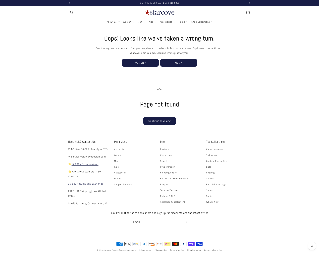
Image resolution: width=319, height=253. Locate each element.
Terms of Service (169, 190)
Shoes (209, 190)
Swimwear (211, 155)
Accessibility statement (172, 201)
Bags (208, 166)
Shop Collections (123, 184)
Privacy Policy (167, 166)
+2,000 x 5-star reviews (85, 164)
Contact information (213, 250)
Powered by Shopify (127, 250)
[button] (71, 12)
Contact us (166, 155)
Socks (209, 196)
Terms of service (177, 250)
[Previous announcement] (69, 3)
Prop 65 (164, 184)
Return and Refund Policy (174, 178)
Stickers (210, 178)
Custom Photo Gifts (216, 160)
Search (163, 160)
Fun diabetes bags (216, 184)
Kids (116, 166)
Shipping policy (194, 250)
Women (118, 155)
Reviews (164, 149)
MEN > (178, 62)
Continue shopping (159, 120)
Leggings (211, 172)
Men (116, 160)
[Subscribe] (185, 222)
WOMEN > (140, 62)
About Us (119, 149)
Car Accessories (214, 149)
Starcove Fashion (111, 250)
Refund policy (145, 250)
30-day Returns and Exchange (85, 183)
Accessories (120, 172)
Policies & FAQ (167, 196)
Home (117, 178)
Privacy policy (161, 250)
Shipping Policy (168, 172)
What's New (212, 201)
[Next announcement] (249, 3)
